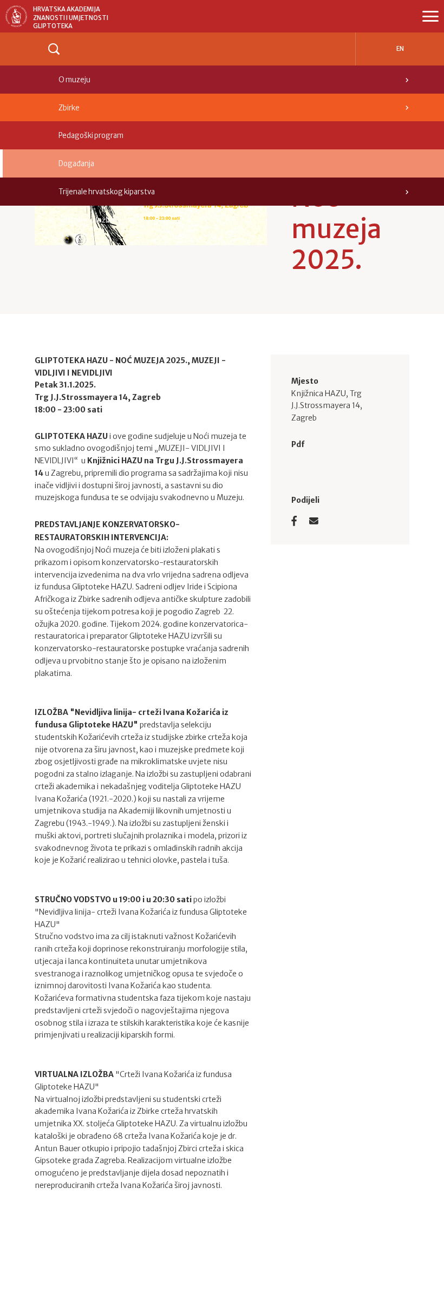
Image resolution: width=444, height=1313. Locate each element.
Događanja (76, 163)
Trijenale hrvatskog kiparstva (106, 191)
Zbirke (69, 108)
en (400, 48)
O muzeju (74, 79)
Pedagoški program (90, 135)
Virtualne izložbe (86, 220)
